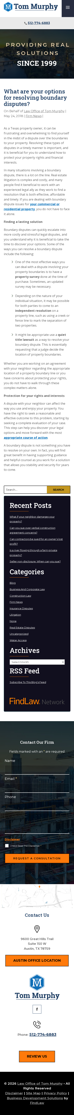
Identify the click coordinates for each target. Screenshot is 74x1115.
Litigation (15, 614)
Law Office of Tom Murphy (44, 111)
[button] (68, 7)
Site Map (33, 1093)
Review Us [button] (37, 1056)
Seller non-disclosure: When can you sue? (35, 561)
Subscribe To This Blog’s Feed (28, 682)
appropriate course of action (26, 438)
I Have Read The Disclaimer (25, 845)
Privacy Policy (55, 1093)
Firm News (34, 116)
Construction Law (20, 595)
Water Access (18, 640)
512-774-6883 (39, 23)
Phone (10, 797)
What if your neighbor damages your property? (32, 519)
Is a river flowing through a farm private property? (33, 553)
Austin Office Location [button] (37, 960)
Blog (13, 582)
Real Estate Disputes (22, 627)
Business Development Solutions (35, 1098)
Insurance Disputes (21, 608)
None (13, 621)
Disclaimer (12, 839)
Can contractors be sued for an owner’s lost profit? (36, 541)
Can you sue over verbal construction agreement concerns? (32, 530)
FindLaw (37, 1103)
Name (10, 761)
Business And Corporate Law (27, 589)
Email (11, 779)
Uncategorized (19, 633)
